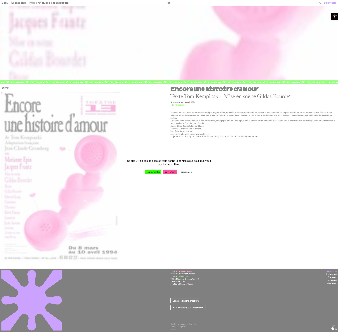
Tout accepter (153, 172)
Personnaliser (186, 172)
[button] (334, 16)
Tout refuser (170, 172)
